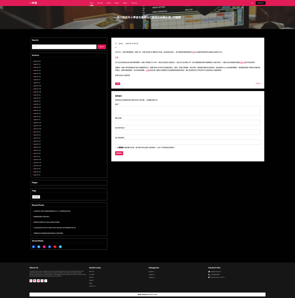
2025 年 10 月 (37, 92)
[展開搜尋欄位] (252, 3)
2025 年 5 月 (37, 107)
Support (91, 280)
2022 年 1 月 (36, 175)
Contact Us (261, 3)
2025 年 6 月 (37, 104)
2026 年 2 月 (36, 79)
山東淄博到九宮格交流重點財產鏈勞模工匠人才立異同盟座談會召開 (51, 211)
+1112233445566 (215, 274)
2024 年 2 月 (36, 153)
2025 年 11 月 (37, 89)
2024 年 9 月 (36, 132)
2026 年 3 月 (37, 76)
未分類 (117, 83)
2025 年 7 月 (36, 101)
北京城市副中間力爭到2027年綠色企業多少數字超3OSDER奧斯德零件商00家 (54, 227)
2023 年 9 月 (36, 169)
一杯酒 (33, 3)
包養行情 (242, 62)
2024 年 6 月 (37, 141)
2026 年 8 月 (37, 61)
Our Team (91, 274)
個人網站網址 (119, 138)
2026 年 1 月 (36, 83)
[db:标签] (36, 197)
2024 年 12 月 (37, 122)
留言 (117, 104)
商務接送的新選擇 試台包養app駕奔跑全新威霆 (46, 222)
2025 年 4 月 (37, 110)
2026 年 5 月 (37, 70)
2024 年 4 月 (37, 147)
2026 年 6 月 (37, 67)
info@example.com (215, 271)
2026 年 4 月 (37, 73)
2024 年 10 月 (37, 129)
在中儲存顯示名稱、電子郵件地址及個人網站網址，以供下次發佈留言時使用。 (146, 148)
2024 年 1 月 (36, 156)
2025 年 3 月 (37, 113)
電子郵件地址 (120, 128)
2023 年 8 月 (37, 172)
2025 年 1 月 (36, 119)
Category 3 (152, 277)
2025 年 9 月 (36, 95)
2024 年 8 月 (37, 135)
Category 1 (152, 271)
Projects (91, 277)
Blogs (90, 283)
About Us (91, 271)
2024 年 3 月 (37, 150)
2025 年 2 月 (36, 116)
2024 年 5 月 (37, 144)
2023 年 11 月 (37, 162)
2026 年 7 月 (36, 64)
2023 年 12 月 (37, 159)
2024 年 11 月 (37, 126)
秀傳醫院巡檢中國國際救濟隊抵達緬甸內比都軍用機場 (48, 233)
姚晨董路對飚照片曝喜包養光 (41, 216)
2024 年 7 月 (36, 138)
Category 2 (152, 274)
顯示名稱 (118, 118)
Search (102, 46)
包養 (192, 52)
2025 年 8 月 (37, 98)
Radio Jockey (142, 294)
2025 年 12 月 (37, 86)
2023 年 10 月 (37, 165)
